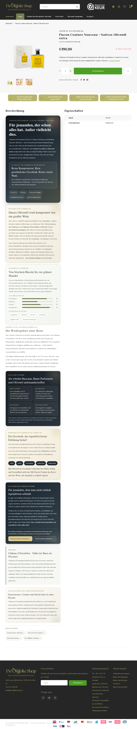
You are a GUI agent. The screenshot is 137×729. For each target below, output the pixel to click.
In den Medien (97, 704)
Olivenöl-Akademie (75, 16)
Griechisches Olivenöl (100, 690)
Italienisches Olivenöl (100, 687)
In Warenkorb (98, 71)
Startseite (10, 16)
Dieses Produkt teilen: (68, 80)
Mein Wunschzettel (120, 687)
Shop (20, 17)
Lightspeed (41, 723)
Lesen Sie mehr (114, 61)
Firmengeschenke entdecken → (20, 538)
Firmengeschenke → (13, 638)
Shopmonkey (11, 725)
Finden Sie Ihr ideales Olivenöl (39, 16)
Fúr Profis (59, 16)
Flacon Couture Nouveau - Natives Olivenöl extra (32, 23)
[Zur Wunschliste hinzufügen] (128, 71)
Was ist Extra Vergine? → (36, 633)
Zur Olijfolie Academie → (33, 638)
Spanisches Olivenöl (99, 684)
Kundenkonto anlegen (121, 673)
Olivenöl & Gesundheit (100, 700)
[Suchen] (77, 6)
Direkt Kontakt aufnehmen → (44, 538)
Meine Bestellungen (120, 677)
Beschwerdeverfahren (100, 707)
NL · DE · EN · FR (98, 673)
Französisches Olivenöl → (15, 633)
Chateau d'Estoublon (71, 31)
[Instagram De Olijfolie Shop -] (55, 698)
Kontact (90, 16)
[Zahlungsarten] (54, 722)
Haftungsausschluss (99, 711)
